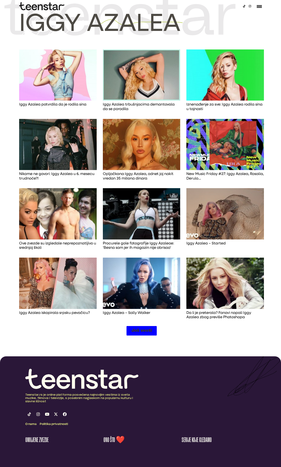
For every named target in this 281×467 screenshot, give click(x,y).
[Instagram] (250, 6)
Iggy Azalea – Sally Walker (126, 313)
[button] (142, 331)
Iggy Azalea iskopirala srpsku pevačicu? (54, 313)
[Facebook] (65, 414)
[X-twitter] (56, 414)
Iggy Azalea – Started (206, 243)
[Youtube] (47, 414)
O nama (31, 424)
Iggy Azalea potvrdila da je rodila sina (52, 105)
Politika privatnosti (54, 424)
